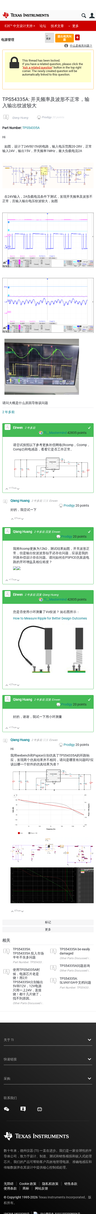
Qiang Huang (20, 117)
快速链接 (10, 1059)
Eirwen (18, 427)
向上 (7, 489)
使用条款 (10, 1188)
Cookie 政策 (27, 1184)
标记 (48, 922)
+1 (89, 427)
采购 (7, 1078)
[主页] (25, 15)
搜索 (84, 16)
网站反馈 (41, 1188)
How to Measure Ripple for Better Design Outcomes (50, 618)
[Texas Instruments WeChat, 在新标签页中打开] (6, 1111)
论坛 (43, 26)
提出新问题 (77, 37)
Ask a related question (37, 67)
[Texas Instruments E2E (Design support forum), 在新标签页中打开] (23, 1111)
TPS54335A (31, 128)
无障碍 (9, 1184)
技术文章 (57, 26)
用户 (92, 16)
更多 (75, 26)
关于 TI (9, 1040)
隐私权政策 (50, 1184)
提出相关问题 (65, 38)
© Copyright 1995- (21, 1197)
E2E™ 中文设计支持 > (20, 26)
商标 (26, 1188)
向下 (18, 489)
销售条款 (70, 1184)
